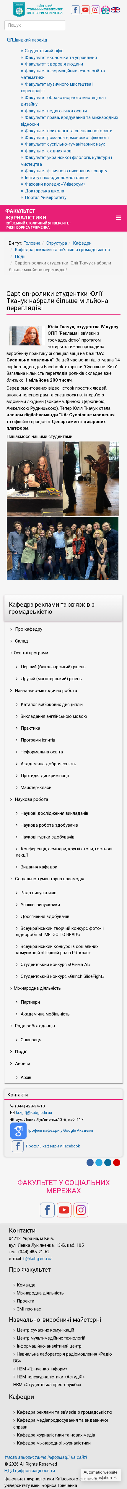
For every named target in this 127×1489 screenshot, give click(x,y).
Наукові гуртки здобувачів (46, 837)
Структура (56, 243)
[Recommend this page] (116, 1162)
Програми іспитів (37, 740)
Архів (25, 1077)
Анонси (22, 1063)
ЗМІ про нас (29, 1309)
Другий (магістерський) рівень (50, 678)
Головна (31, 243)
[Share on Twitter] (98, 1162)
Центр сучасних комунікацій (45, 1330)
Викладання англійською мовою (53, 716)
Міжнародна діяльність (40, 1293)
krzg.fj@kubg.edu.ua (34, 1112)
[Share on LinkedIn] (107, 1162)
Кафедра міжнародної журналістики (54, 1443)
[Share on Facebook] (90, 1162)
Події (20, 256)
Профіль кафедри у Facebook (52, 1146)
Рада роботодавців (34, 1026)
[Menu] (119, 218)
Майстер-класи (35, 787)
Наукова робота (31, 799)
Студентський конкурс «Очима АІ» (54, 964)
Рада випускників (37, 892)
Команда (26, 1285)
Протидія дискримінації (44, 775)
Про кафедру (28, 629)
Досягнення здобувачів (44, 916)
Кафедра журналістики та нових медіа (56, 1435)
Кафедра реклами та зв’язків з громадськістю (62, 249)
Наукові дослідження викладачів (53, 813)
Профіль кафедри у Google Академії (60, 1130)
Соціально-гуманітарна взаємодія (49, 878)
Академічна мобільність (44, 1014)
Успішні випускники (39, 904)
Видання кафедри (38, 867)
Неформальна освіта (41, 752)
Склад (21, 641)
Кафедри (82, 243)
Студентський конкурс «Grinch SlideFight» (61, 976)
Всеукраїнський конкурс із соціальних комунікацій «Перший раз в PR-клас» (57, 949)
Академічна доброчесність (47, 763)
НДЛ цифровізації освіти (29, 1470)
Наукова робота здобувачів (48, 825)
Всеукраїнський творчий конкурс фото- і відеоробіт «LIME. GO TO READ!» (60, 931)
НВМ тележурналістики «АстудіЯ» (50, 1377)
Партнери (29, 1002)
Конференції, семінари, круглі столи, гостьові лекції (64, 852)
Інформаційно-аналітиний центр (49, 1346)
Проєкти (25, 1301)
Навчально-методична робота (45, 690)
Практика (29, 728)
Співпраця (30, 1039)
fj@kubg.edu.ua (38, 1258)
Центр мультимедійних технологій (51, 1338)
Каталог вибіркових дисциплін (51, 704)
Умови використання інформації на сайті (45, 1457)
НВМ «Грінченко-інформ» (42, 1369)
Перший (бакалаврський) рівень (52, 666)
